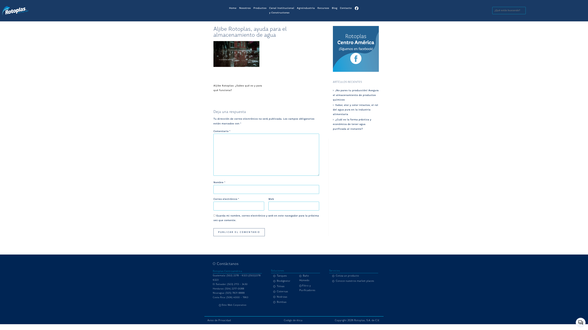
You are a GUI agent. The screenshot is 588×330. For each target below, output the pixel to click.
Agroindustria (306, 8)
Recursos (323, 8)
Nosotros (245, 8)
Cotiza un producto (347, 275)
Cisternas (282, 291)
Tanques (282, 275)
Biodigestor (283, 280)
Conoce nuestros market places (355, 280)
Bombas (281, 302)
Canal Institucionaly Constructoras (281, 10)
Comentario (221, 131)
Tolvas (281, 286)
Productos (260, 8)
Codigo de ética (293, 320)
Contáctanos (228, 263)
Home (233, 8)
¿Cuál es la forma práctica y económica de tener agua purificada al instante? (352, 124)
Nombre (219, 182)
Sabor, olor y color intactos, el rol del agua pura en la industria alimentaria (355, 110)
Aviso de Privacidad (219, 320)
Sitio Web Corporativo (234, 305)
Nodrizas (282, 296)
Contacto (346, 8)
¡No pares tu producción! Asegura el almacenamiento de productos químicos (356, 95)
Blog (334, 8)
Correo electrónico (226, 199)
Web (271, 199)
